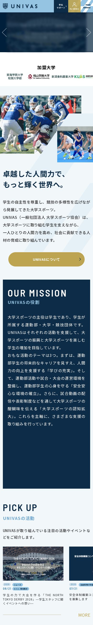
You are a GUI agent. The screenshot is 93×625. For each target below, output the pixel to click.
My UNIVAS (74, 9)
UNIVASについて (46, 259)
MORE (84, 615)
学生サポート (61, 6)
